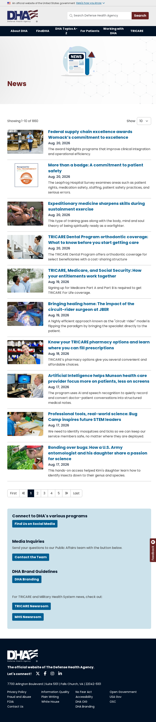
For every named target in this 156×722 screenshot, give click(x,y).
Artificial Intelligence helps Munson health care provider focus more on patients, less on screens (98, 378)
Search (140, 15)
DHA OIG (81, 702)
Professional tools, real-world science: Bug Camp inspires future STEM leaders (92, 416)
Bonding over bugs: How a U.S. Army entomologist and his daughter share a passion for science (97, 453)
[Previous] (23, 493)
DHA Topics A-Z (66, 31)
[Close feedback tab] (153, 542)
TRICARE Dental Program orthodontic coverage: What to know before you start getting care (98, 239)
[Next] (66, 493)
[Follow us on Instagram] (52, 673)
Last (76, 493)
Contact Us (15, 707)
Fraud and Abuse (19, 697)
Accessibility (84, 697)
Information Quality (55, 692)
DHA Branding (85, 707)
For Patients (89, 31)
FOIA (10, 702)
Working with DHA (113, 31)
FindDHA (42, 31)
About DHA (19, 31)
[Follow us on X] (38, 673)
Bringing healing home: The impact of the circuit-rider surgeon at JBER (91, 306)
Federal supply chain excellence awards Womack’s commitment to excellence (90, 134)
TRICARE (136, 31)
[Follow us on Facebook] (45, 673)
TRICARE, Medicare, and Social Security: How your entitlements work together (94, 273)
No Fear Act (84, 692)
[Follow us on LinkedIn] (60, 673)
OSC (113, 702)
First (13, 493)
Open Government (123, 692)
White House (50, 702)
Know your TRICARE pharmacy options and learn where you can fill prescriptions (99, 345)
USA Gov (115, 697)
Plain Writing (50, 697)
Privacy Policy (16, 692)
